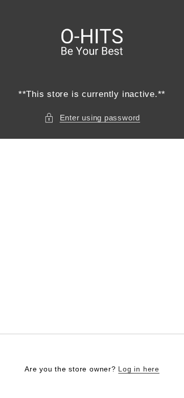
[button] (92, 118)
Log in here (138, 369)
